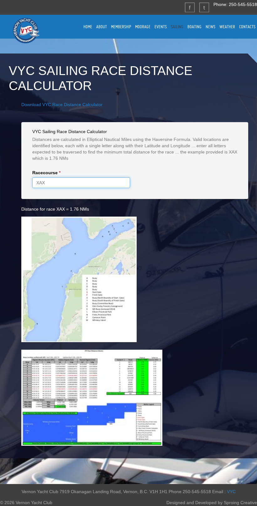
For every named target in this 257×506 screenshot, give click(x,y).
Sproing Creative (240, 502)
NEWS (210, 27)
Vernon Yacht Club (26, 30)
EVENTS (161, 27)
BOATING (194, 27)
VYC (231, 491)
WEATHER (227, 27)
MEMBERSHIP (121, 27)
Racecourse (46, 172)
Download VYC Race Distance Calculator (61, 104)
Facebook (190, 7)
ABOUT (101, 27)
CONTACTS (247, 27)
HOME (87, 27)
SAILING (177, 27)
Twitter (204, 7)
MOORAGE (142, 27)
